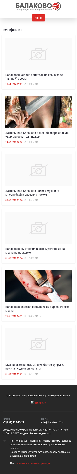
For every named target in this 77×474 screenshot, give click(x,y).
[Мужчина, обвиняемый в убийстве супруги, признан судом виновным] (38, 344)
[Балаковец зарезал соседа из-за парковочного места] (38, 286)
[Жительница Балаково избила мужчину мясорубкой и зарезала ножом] (38, 170)
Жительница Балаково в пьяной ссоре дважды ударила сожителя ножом (37, 134)
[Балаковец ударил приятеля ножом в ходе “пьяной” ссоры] (38, 54)
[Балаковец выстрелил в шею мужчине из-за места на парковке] (38, 228)
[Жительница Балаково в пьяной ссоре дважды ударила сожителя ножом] (38, 112)
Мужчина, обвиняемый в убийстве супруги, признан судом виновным (34, 366)
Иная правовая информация (33, 463)
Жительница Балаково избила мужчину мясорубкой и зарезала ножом (32, 192)
